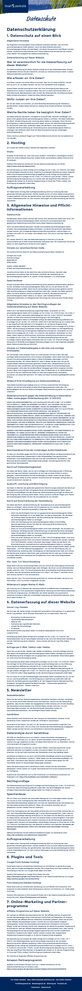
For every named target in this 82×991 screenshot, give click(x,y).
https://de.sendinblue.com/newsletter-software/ (38, 777)
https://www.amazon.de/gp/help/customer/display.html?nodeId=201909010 (36, 969)
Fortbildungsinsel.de (23, 984)
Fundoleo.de (62, 984)
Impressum (35, 987)
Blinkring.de (51, 984)
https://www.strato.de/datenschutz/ (21, 166)
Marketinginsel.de (39, 984)
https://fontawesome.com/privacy (33, 897)
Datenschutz (46, 987)
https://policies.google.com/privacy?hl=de (23, 879)
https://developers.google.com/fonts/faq (23, 877)
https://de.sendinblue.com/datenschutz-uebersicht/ (27, 835)
